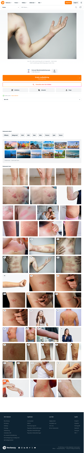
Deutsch (75, 428)
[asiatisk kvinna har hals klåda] (42, 317)
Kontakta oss (52, 423)
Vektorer (8, 2)
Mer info (6, 99)
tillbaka (6, 135)
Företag (6, 428)
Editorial (32, 2)
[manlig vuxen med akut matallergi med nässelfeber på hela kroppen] (68, 317)
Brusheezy (6, 421)
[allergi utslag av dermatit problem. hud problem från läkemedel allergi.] (72, 228)
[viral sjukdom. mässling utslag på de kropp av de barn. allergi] (48, 212)
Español (75, 423)
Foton (16, 2)
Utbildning (7, 430)
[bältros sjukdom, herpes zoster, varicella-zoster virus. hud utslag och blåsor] (16, 195)
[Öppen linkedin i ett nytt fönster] (24, 447)
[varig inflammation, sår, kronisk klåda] (14, 351)
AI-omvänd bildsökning (10, 435)
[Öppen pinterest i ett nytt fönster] (27, 447)
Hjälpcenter (52, 421)
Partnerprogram (31, 425)
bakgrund (15, 135)
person (47, 135)
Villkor (52, 448)
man (34, 135)
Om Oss (51, 425)
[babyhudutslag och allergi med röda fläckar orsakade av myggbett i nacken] (50, 228)
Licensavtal (30, 421)
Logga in (74, 2)
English (75, 421)
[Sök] (75, 7)
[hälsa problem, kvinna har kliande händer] (68, 370)
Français (75, 430)
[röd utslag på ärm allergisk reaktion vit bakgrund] (69, 195)
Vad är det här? (14, 95)
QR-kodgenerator (8, 440)
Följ (54, 72)
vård (22, 135)
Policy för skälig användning (72, 448)
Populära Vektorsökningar (34, 428)
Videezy (6, 425)
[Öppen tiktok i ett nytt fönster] (29, 447)
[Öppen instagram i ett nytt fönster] (21, 447)
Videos (24, 2)
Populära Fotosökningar (33, 430)
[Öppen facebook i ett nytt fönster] (19, 447)
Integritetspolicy (60, 448)
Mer (39, 2)
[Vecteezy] (2, 2)
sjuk (54, 135)
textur (61, 135)
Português (76, 425)
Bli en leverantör (53, 428)
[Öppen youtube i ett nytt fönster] (35, 447)
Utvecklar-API (7, 433)
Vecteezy (6, 423)
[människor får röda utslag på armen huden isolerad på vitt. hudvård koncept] (15, 282)
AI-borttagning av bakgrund (11, 437)
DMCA (28, 423)
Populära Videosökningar (34, 433)
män (40, 135)
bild (28, 135)
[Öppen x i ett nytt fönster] (32, 447)
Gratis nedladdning (41, 78)
